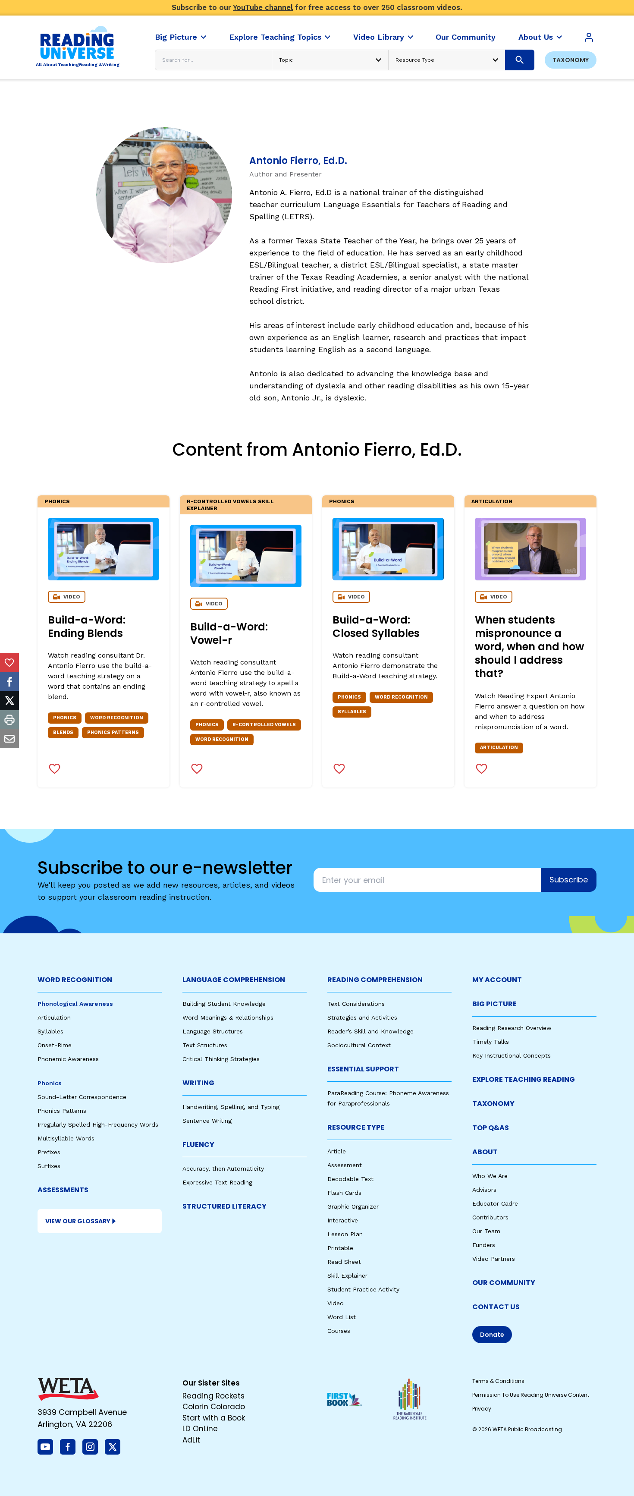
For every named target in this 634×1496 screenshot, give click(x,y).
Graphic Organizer (353, 1206)
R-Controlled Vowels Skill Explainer (230, 504)
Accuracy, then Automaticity (223, 1168)
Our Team (486, 1231)
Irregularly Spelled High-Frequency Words (98, 1124)
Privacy (481, 1408)
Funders (483, 1244)
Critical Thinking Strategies (221, 1058)
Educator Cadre (495, 1203)
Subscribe (568, 879)
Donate (492, 1334)
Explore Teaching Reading (523, 1079)
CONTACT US (496, 1307)
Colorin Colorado (213, 1407)
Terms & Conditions (498, 1381)
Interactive (342, 1220)
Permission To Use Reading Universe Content (530, 1394)
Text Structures (204, 1045)
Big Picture (494, 1004)
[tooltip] (9, 662)
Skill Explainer (347, 1275)
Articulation (491, 501)
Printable (340, 1247)
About (485, 1152)
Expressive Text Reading (217, 1182)
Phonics (57, 501)
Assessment (344, 1165)
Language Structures (212, 1031)
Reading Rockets (213, 1396)
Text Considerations (356, 1003)
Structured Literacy (224, 1206)
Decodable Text (350, 1178)
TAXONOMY (493, 1104)
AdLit (191, 1440)
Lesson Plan (345, 1234)
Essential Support (363, 1069)
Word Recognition (75, 980)
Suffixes (49, 1165)
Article (336, 1151)
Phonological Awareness (75, 1003)
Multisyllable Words (66, 1138)
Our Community (503, 1283)
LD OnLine (200, 1429)
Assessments (63, 1190)
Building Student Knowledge (224, 1003)
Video (335, 1303)
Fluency (198, 1145)
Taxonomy (570, 60)
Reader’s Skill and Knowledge (370, 1031)
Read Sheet (344, 1261)
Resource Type (355, 1127)
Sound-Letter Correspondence (82, 1096)
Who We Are (490, 1175)
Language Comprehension (233, 980)
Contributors (490, 1217)
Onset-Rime (55, 1045)
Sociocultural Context (359, 1045)
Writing (198, 1083)
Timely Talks (490, 1041)
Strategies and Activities (362, 1017)
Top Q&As (490, 1128)
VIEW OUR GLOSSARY (77, 1221)
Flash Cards (344, 1192)
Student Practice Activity (363, 1289)
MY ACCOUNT (497, 980)
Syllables (50, 1031)
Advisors (484, 1189)
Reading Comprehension (375, 980)
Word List (341, 1316)
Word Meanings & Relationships (227, 1017)
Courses (338, 1330)
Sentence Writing (207, 1120)
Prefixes (49, 1152)
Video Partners (493, 1258)
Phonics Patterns (62, 1110)
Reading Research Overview (512, 1027)
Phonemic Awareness (68, 1058)
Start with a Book (213, 1418)
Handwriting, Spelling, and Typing (230, 1106)
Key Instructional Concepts (511, 1055)
